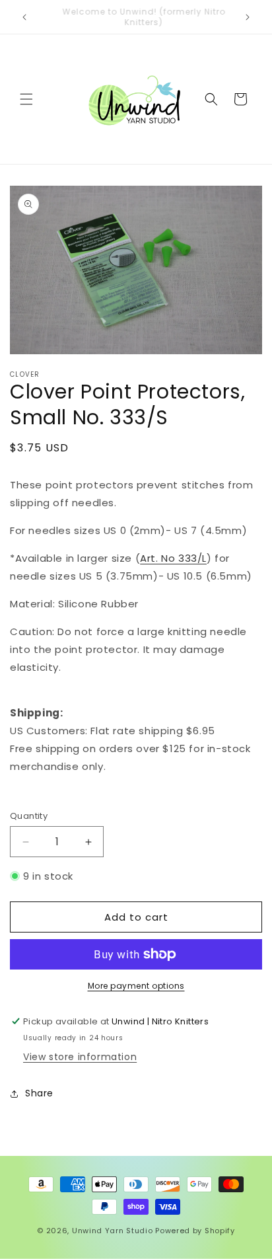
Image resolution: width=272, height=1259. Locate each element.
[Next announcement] (247, 17)
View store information (80, 1056)
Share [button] (39, 1093)
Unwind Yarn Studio (112, 1230)
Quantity (29, 816)
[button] (26, 99)
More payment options (136, 985)
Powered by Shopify (195, 1230)
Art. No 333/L (173, 558)
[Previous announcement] (24, 17)
